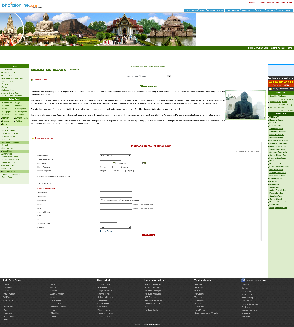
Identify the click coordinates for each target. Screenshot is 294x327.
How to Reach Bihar (10, 160)
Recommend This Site (42, 80)
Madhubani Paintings (11, 174)
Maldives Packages (153, 294)
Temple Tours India (277, 149)
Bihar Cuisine (7, 154)
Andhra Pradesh (57, 294)
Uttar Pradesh (9, 294)
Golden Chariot (276, 199)
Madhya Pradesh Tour (278, 208)
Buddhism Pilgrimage (278, 102)
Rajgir (273, 48)
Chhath (5, 145)
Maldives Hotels (151, 310)
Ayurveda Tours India (278, 143)
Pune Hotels (102, 300)
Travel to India (37, 69)
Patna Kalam (7, 177)
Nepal (52, 284)
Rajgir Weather (8, 75)
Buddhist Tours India (278, 146)
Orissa (53, 288)
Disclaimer (245, 317)
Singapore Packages (153, 300)
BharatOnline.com (152, 324)
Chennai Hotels (103, 294)
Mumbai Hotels (103, 284)
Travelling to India (191, 10)
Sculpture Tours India (278, 152)
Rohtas (18, 121)
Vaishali (281, 48)
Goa (5, 310)
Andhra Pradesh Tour (278, 190)
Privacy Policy (106, 231)
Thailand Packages (153, 303)
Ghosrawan (7, 70)
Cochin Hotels (103, 303)
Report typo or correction (44, 138)
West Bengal (8, 316)
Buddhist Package (277, 107)
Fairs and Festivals (10, 142)
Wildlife (197, 291)
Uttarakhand (55, 313)
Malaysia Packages (153, 288)
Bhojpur (5, 121)
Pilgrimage (199, 300)
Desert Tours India (277, 137)
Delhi (5, 319)
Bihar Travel (14, 99)
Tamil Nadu (8, 307)
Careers (244, 288)
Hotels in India (104, 280)
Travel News (199, 310)
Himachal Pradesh (58, 307)
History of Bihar (8, 136)
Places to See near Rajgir (12, 78)
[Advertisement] (147, 57)
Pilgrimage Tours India (279, 140)
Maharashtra (55, 300)
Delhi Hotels (102, 288)
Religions (6, 139)
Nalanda (264, 48)
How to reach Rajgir (10, 73)
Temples (198, 297)
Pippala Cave (7, 81)
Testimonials (271, 10)
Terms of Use (246, 301)
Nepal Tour (274, 181)
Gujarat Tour (275, 187)
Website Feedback (249, 310)
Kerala (6, 284)
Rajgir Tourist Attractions (12, 96)
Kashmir (6, 291)
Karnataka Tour (276, 178)
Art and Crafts (8, 171)
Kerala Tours (275, 123)
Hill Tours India (276, 161)
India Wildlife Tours (277, 175)
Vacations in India (202, 280)
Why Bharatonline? (285, 10)
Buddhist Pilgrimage (278, 96)
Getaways (260, 10)
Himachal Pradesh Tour (279, 202)
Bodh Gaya (253, 48)
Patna (289, 48)
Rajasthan (7, 288)
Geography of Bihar (10, 133)
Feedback (270, 2)
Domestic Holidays (233, 10)
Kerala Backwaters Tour (279, 167)
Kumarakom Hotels (105, 313)
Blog (277, 2)
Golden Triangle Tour (278, 155)
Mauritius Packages (153, 291)
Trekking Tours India (278, 173)
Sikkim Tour (274, 205)
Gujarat (53, 291)
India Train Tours (276, 170)
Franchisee (246, 313)
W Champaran (21, 118)
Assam (6, 303)
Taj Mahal (7, 297)
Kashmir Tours (275, 126)
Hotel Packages (248, 10)
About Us (252, 2)
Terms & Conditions (249, 304)
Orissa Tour (274, 184)
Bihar (48, 69)
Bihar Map (6, 168)
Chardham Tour (276, 196)
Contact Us (261, 2)
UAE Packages (151, 297)
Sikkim (53, 297)
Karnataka (7, 313)
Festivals (198, 303)
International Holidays (215, 10)
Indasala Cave (8, 90)
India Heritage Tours (278, 158)
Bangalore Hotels (104, 291)
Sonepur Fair (7, 148)
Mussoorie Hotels (104, 316)
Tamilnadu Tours (276, 129)
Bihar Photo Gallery (10, 157)
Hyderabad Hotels (105, 297)
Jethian (5, 84)
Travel (56, 69)
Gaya (4, 124)
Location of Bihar (9, 165)
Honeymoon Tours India (279, 164)
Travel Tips (7, 151)
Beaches (198, 284)
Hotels (202, 10)
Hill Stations (199, 288)
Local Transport (8, 163)
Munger (5, 118)
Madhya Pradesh (57, 303)
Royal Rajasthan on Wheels (206, 313)
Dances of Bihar (8, 131)
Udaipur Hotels (103, 310)
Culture (5, 128)
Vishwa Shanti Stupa (10, 93)
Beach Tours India (277, 135)
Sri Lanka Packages (153, 284)
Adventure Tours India (278, 131)
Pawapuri (6, 87)
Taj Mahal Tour (275, 117)
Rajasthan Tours (276, 120)
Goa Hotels (102, 307)
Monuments (199, 294)
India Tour (281, 114)
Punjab (53, 316)
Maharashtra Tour (277, 193)
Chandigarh (8, 300)
